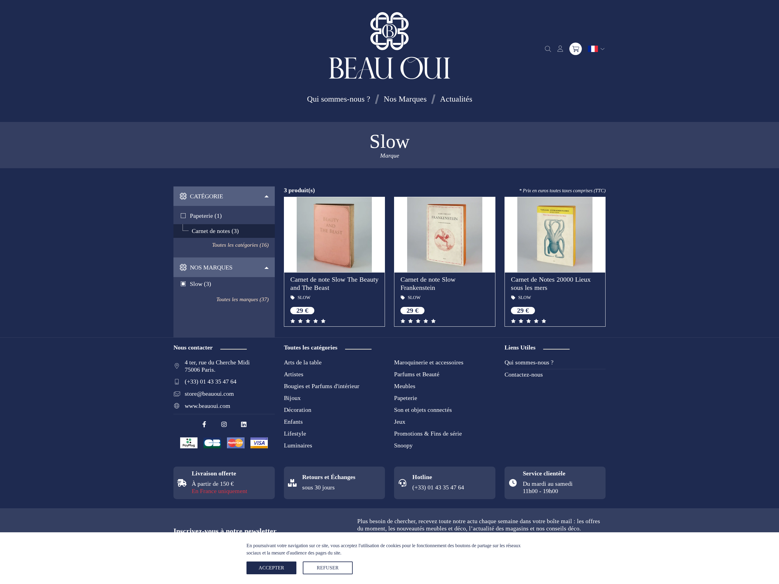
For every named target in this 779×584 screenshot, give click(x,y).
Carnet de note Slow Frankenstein (428, 283)
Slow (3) (200, 283)
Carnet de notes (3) (215, 231)
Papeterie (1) (206, 215)
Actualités (456, 99)
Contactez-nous (524, 374)
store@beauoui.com (209, 393)
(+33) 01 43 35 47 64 (210, 381)
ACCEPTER (271, 567)
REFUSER (328, 567)
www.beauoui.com (207, 405)
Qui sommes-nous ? (338, 99)
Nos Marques (405, 99)
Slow (303, 297)
